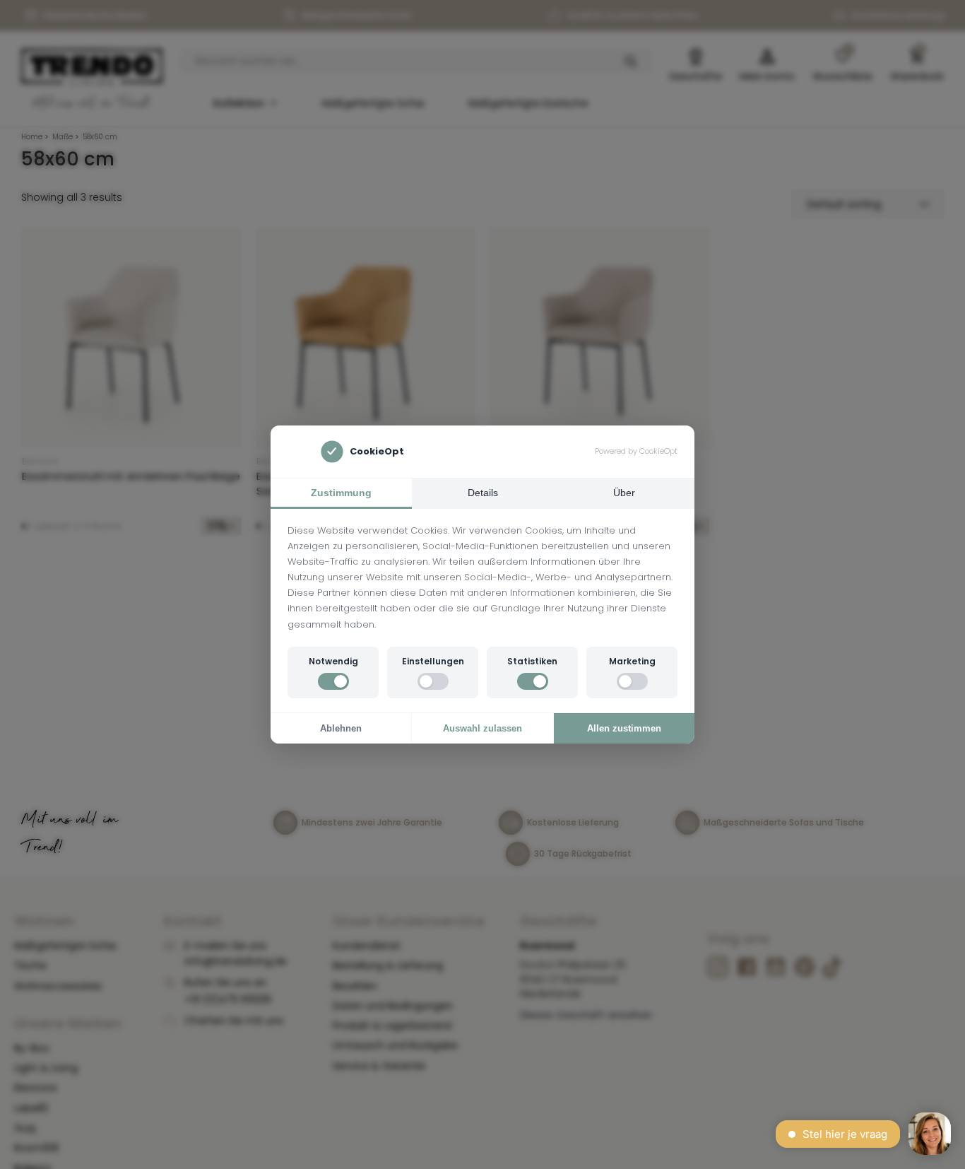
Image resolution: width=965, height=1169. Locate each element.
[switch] (333, 681)
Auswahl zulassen (482, 728)
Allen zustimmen (624, 728)
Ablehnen (341, 728)
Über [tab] (624, 492)
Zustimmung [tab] (341, 492)
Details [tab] (483, 492)
